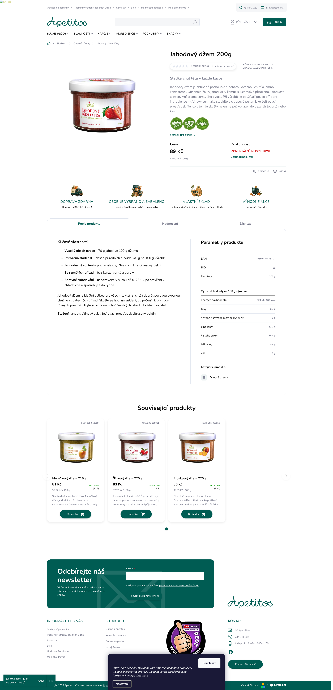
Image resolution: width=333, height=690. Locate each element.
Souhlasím (209, 663)
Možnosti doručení (242, 157)
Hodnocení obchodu (152, 7)
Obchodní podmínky (58, 7)
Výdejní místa (113, 647)
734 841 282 (242, 637)
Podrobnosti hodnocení (222, 66)
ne (274, 267)
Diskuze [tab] (245, 224)
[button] (166, 528)
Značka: (257, 67)
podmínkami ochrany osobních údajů (179, 585)
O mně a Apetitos (115, 629)
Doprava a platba (115, 641)
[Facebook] (230, 651)
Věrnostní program (116, 635)
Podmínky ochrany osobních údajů (92, 7)
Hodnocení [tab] (170, 224)
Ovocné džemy (219, 377)
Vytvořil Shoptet (250, 685)
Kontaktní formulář (245, 664)
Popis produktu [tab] (89, 224)
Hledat (195, 22)
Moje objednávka (177, 7)
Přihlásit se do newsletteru (144, 595)
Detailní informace (181, 135)
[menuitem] (58, 33)
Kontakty (121, 7)
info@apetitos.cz (244, 630)
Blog (133, 7)
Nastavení (122, 684)
